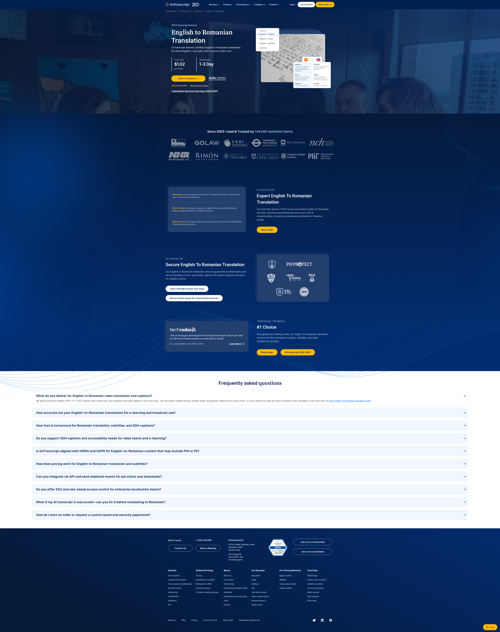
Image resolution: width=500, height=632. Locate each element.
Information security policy (235, 596)
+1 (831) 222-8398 (203, 540)
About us (228, 575)
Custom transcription (177, 579)
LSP (253, 588)
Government (257, 604)
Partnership (229, 584)
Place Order (267, 229)
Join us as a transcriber (313, 542)
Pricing (199, 575)
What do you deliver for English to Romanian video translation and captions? (94, 396)
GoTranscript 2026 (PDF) (298, 352)
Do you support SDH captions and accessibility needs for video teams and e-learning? (101, 438)
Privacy (194, 620)
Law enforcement (259, 592)
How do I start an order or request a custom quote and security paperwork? (93, 515)
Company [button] (258, 4)
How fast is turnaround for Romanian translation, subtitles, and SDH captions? (95, 425)
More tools (312, 600)
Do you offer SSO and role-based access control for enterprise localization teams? (98, 489)
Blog (184, 620)
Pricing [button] (226, 4)
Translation (198, 11)
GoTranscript (171, 11)
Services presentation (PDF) (235, 588)
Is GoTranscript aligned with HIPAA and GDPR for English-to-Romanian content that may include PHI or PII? (117, 451)
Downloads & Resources (249, 620)
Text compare (313, 596)
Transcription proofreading (180, 584)
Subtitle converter (315, 584)
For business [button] (242, 4)
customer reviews (199, 86)
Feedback (228, 592)
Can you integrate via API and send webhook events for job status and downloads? (99, 476)
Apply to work (285, 575)
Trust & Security (210, 620)
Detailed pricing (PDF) (205, 579)
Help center (228, 620)
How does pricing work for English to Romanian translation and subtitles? (92, 464)
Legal (254, 579)
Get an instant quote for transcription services (194, 298)
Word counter (313, 592)
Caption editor (285, 588)
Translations (173, 596)
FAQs (226, 600)
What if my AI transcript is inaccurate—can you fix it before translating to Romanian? (100, 502)
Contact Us (180, 548)
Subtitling (172, 600)
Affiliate (282, 579)
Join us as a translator (312, 551)
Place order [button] (323, 4)
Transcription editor (288, 584)
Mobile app (312, 575)
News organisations (260, 596)
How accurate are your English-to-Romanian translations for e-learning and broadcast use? (106, 413)
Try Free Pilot (306, 4)
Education (256, 575)
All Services (185, 11)
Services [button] (213, 4)
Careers (227, 604)
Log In (292, 4)
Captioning (173, 592)
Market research (259, 600)
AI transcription (175, 588)
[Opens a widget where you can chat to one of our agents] (490, 627)
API (169, 604)
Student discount (203, 588)
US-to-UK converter (315, 588)
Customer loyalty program (207, 592)
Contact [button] (272, 4)
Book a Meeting (208, 548)
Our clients (228, 579)
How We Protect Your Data (187, 288)
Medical (255, 584)
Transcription (174, 575)
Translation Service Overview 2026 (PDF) (194, 91)
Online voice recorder (316, 579)
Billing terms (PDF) (204, 584)
